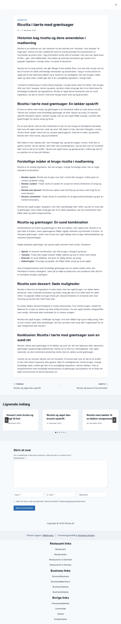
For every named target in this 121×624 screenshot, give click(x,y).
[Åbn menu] (116, 4)
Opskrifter (22, 20)
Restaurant (60, 549)
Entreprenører (60, 619)
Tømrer (60, 614)
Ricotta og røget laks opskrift (27, 386)
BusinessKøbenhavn (60, 581)
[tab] (55, 432)
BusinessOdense (61, 587)
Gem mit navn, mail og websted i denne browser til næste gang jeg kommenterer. (51, 501)
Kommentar (20, 458)
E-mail (51, 495)
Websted (83, 495)
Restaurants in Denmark (60, 559)
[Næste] (114, 420)
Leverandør (60, 608)
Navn (18, 495)
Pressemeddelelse (60, 603)
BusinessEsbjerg (60, 592)
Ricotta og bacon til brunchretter (92, 386)
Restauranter (60, 554)
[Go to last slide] (7, 420)
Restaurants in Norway (60, 565)
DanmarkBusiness (60, 576)
